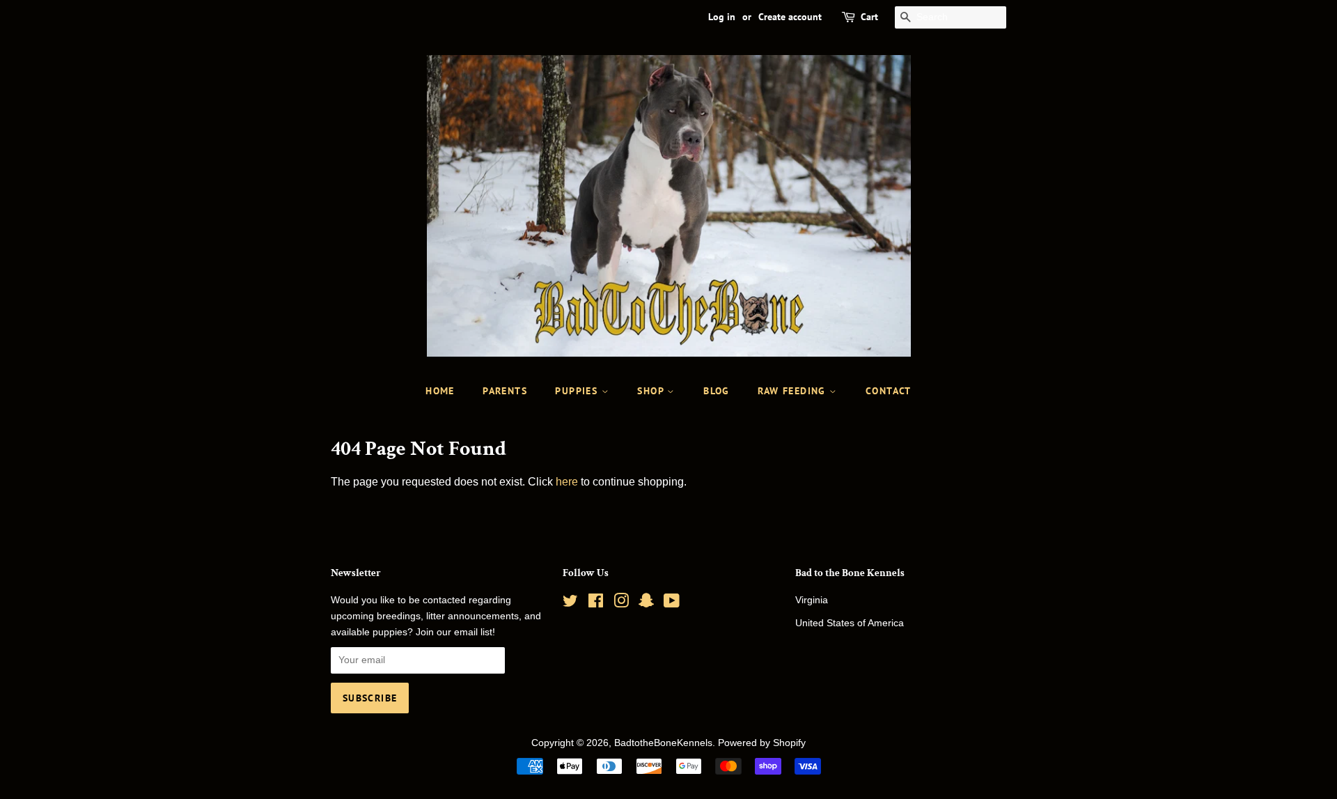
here (567, 482)
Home (440, 391)
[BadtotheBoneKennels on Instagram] (621, 603)
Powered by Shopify (762, 743)
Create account (790, 16)
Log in (721, 16)
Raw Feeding (793, 391)
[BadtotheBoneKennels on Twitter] (570, 603)
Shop (652, 391)
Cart (869, 16)
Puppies (578, 391)
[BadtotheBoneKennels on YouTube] (672, 603)
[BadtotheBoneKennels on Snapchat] (646, 603)
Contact (889, 391)
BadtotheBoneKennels (663, 743)
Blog (716, 391)
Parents (505, 391)
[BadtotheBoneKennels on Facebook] (596, 603)
